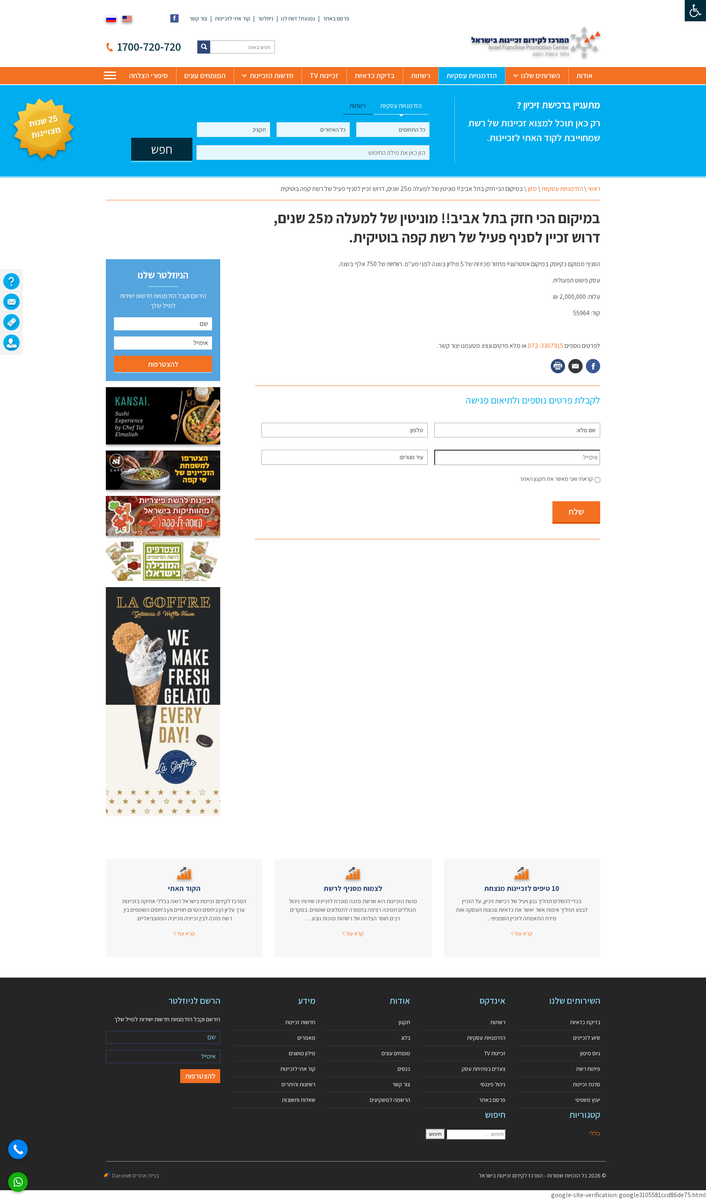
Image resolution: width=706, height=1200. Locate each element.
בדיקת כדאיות (375, 75)
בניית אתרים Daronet (135, 1175)
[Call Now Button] (18, 1149)
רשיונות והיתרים (298, 1084)
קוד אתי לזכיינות (232, 18)
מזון (532, 188)
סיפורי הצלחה (148, 75)
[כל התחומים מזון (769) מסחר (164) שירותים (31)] (392, 129)
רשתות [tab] (358, 105)
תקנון (404, 1022)
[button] (695, 10)
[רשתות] (11, 322)
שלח (576, 511)
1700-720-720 (149, 46)
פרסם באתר (336, 18)
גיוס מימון (590, 1053)
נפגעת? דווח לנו (298, 18)
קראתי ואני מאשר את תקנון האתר (556, 478)
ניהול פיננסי (492, 1084)
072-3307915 (545, 345)
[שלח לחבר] (575, 366)
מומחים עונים (396, 1053)
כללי (595, 1133)
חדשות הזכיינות (271, 75)
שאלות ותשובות (298, 1100)
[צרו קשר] (11, 302)
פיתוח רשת (588, 1068)
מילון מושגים (302, 1053)
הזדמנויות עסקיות (472, 75)
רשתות (420, 75)
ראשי (594, 188)
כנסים (404, 1068)
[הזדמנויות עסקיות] (11, 342)
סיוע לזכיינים (586, 1037)
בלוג (405, 1037)
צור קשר (198, 18)
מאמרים (306, 1037)
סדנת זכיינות (586, 1084)
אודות (584, 75)
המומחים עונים (205, 75)
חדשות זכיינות (300, 1022)
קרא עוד (522, 933)
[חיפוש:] (475, 1134)
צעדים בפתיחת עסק (483, 1068)
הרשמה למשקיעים (390, 1100)
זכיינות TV (324, 75)
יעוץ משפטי (587, 1100)
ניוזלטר (265, 18)
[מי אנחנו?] (11, 281)
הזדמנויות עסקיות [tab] (401, 105)
